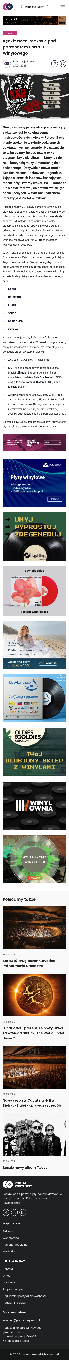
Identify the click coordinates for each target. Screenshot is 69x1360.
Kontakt (8, 1269)
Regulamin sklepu (14, 1303)
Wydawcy (9, 1282)
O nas (6, 1276)
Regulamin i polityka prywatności (24, 1296)
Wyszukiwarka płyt (34, 6)
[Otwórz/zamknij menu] (63, 6)
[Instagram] (14, 1212)
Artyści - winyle (13, 1289)
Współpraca (11, 1238)
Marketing (9, 1251)
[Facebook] (6, 1212)
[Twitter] (22, 1212)
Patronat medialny (15, 1245)
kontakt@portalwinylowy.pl (21, 1320)
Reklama (8, 1231)
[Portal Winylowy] (8, 6)
